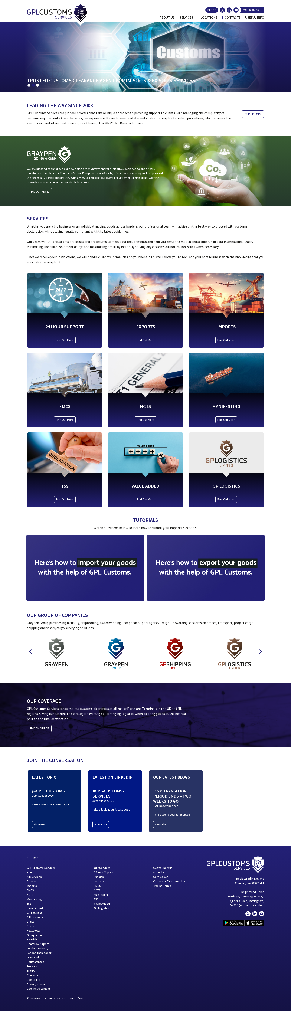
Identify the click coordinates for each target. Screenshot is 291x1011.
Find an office (39, 728)
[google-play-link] (234, 923)
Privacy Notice (36, 984)
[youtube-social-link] (236, 10)
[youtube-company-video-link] (261, 913)
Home (30, 872)
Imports (32, 886)
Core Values (160, 877)
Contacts (233, 17)
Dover (31, 926)
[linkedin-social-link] (229, 10)
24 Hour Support (104, 872)
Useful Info (254, 17)
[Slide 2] (33, 85)
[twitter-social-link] (222, 10)
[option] (56, 651)
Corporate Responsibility (169, 881)
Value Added (35, 908)
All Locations (35, 917)
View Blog (161, 824)
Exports (32, 881)
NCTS (30, 895)
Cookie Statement (38, 989)
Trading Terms (162, 886)
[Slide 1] (28, 85)
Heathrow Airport (38, 944)
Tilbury (31, 971)
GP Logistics (35, 913)
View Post (40, 824)
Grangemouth (35, 935)
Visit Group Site (252, 10)
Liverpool (33, 957)
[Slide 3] (37, 85)
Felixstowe (34, 930)
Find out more (39, 191)
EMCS (30, 890)
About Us (167, 17)
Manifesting (34, 899)
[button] (31, 651)
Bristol (31, 921)
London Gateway (37, 948)
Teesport (33, 966)
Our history (252, 114)
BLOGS (211, 10)
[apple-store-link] (254, 923)
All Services (34, 877)
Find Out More (65, 340)
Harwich (32, 939)
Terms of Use (75, 998)
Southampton (35, 962)
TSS (29, 904)
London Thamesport (39, 953)
